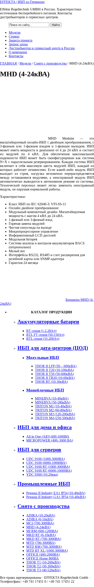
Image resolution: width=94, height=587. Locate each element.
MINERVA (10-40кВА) (51, 398)
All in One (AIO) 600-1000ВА (47, 436)
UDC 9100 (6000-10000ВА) (46, 463)
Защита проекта (20, 40)
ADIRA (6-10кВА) (39, 519)
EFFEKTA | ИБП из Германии (22, 2)
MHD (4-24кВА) (38, 527)
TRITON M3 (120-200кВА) (55, 414)
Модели (15, 32)
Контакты (16, 56)
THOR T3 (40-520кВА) (43, 570)
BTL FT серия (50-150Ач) (45, 335)
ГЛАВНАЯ (8, 63)
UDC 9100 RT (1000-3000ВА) (48, 467)
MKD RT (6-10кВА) (41, 535)
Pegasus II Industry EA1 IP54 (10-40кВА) (55, 493)
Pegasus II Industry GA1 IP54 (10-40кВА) (56, 497)
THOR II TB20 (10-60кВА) (55, 378)
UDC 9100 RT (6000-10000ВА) (49, 470)
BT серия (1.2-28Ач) (41, 331)
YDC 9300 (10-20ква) (42, 474)
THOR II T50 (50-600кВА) (54, 374)
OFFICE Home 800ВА (42, 558)
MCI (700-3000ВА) (40, 523)
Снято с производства (50, 63)
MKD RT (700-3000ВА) (43, 539)
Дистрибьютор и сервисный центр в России (42, 48)
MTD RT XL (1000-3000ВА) (47, 550)
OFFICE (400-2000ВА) (43, 554)
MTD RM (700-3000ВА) (44, 547)
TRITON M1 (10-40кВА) (53, 406)
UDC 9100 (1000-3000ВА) (45, 459)
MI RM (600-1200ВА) (42, 531)
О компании (18, 52)
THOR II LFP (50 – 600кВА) (56, 366)
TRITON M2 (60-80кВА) (53, 410)
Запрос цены (18, 44)
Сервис (14, 36)
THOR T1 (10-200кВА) (43, 562)
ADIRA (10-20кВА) (40, 515)
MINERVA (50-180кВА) (52, 402)
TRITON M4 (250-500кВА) (55, 418)
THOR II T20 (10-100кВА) (54, 370)
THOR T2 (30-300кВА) (43, 566)
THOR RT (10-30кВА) (51, 382)
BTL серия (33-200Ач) (42, 338)
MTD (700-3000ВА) (40, 543)
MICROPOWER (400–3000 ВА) (49, 440)
